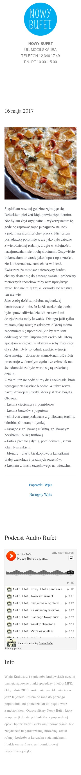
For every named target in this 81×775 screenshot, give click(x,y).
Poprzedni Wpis (40, 485)
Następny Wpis (40, 494)
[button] (40, 80)
